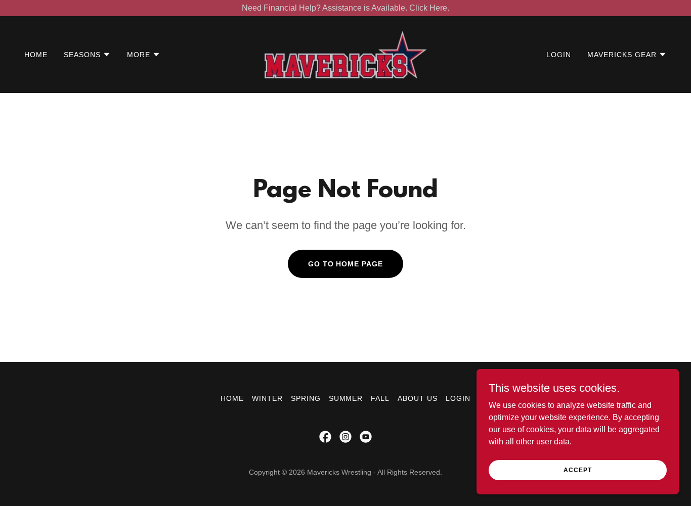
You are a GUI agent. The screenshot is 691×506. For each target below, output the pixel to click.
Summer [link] (346, 398)
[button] (87, 55)
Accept (577, 469)
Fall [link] (380, 398)
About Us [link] (418, 398)
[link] (345, 54)
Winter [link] (267, 398)
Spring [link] (306, 398)
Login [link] (558, 55)
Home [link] (36, 55)
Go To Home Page (345, 264)
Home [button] (232, 398)
